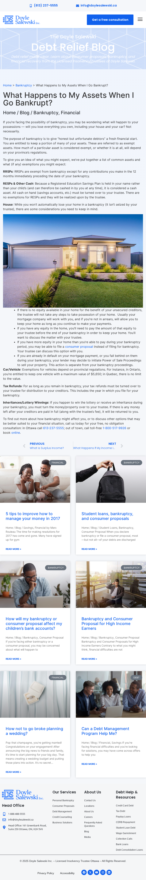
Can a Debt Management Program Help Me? (105, 731)
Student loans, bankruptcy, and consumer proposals (107, 516)
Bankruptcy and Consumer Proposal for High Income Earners (107, 623)
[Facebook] (84, 872)
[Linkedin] (109, 872)
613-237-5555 (53, 428)
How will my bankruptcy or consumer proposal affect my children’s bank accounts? (34, 623)
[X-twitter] (90, 872)
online (15, 432)
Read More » (13, 549)
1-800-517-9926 (114, 428)
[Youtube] (96, 872)
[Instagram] (103, 872)
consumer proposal (79, 346)
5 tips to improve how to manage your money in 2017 (33, 516)
